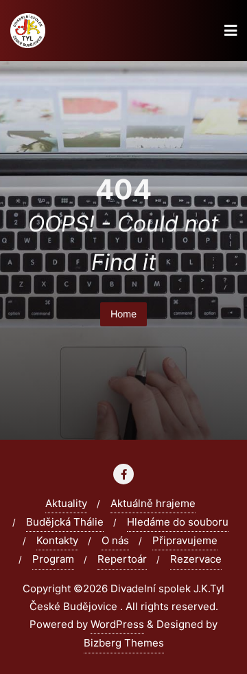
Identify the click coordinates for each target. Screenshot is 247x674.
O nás (115, 540)
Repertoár (122, 558)
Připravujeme (184, 540)
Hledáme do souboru (177, 521)
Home (123, 313)
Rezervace (196, 558)
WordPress (117, 624)
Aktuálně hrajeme (153, 503)
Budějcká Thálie (65, 521)
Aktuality (66, 503)
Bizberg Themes (124, 642)
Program (53, 558)
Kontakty (57, 540)
